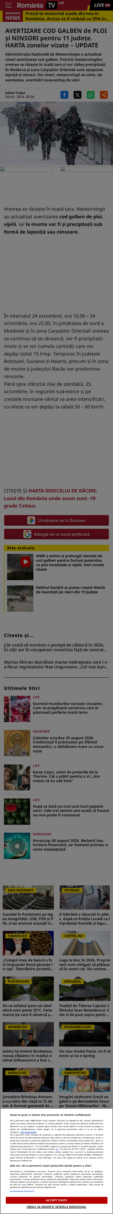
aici (57, 1149)
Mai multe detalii (28, 1132)
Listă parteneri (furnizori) (22, 1191)
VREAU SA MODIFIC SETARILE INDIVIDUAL (56, 1207)
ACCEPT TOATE (56, 1200)
